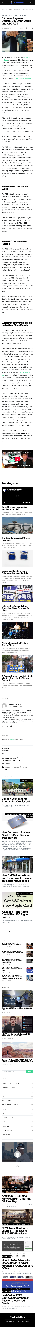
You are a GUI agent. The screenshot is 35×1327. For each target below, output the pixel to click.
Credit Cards (24, 780)
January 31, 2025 (6, 947)
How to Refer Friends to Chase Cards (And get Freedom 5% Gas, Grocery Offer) (12, 961)
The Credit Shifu (18, 1149)
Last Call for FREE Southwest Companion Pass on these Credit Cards (11, 969)
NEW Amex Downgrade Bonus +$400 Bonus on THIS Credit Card (16, 1035)
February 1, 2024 (6, 980)
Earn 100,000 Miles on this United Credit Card (17, 1009)
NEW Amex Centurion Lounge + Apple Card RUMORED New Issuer (12, 951)
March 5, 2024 (6, 972)
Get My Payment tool (23, 78)
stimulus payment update (9, 758)
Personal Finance (7, 1117)
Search (30, 1071)
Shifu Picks (30, 816)
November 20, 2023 (7, 1038)
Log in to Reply (7, 726)
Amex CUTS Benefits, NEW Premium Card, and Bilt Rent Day (11, 943)
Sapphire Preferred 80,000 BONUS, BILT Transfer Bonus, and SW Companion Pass (17, 1061)
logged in (11, 739)
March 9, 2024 (6, 964)
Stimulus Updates (17, 15)
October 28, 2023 (7, 1064)
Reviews (30, 814)
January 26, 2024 (7, 1012)
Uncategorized (6, 1134)
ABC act (4, 757)
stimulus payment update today (11, 760)
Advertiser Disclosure (9, 932)
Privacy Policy (25, 1321)
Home (3, 9)
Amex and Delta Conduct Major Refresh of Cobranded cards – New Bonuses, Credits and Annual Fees (12, 977)
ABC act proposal (12, 757)
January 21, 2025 (6, 955)
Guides (4, 1109)
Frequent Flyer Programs (10, 1104)
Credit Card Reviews (11, 814)
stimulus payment (23, 757)
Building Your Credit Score (10, 1083)
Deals (20, 814)
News (4, 15)
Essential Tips (6, 1100)
